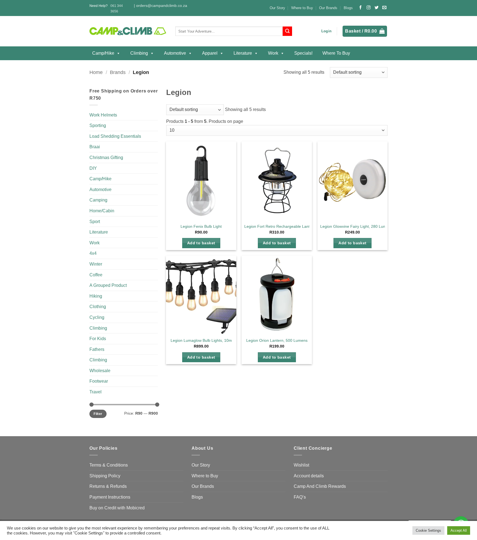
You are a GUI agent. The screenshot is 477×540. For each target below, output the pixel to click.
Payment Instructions (109, 497)
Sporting (97, 125)
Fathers (96, 349)
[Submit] (287, 31)
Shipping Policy (104, 475)
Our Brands (328, 8)
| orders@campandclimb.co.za (160, 6)
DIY (93, 168)
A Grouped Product (108, 285)
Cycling (96, 317)
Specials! (303, 53)
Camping (98, 200)
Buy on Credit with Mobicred (117, 507)
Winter (95, 264)
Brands (118, 72)
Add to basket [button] (201, 243)
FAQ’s (300, 497)
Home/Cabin (101, 210)
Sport (94, 221)
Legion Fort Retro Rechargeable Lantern (280, 226)
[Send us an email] (384, 8)
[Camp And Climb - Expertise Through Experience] (128, 31)
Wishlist (301, 465)
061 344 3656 (116, 8)
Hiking (95, 296)
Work (273, 53)
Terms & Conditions (108, 465)
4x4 (93, 253)
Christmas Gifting (106, 157)
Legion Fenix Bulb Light (201, 226)
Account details (309, 475)
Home (96, 72)
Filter (98, 414)
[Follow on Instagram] (368, 8)
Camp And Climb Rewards (320, 486)
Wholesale (99, 370)
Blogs (348, 8)
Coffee (95, 274)
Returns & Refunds (108, 486)
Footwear (98, 381)
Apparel (210, 53)
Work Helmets (103, 115)
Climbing (139, 53)
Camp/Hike (103, 53)
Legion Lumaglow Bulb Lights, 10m (201, 340)
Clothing (97, 306)
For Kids (97, 338)
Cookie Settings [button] (428, 530)
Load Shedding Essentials (115, 136)
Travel (95, 392)
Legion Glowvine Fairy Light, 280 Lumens (356, 226)
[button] (326, 31)
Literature (243, 53)
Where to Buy (302, 8)
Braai (94, 146)
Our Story (277, 8)
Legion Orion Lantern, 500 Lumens (277, 340)
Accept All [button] (459, 530)
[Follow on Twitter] (376, 8)
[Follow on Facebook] (360, 8)
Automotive (175, 53)
